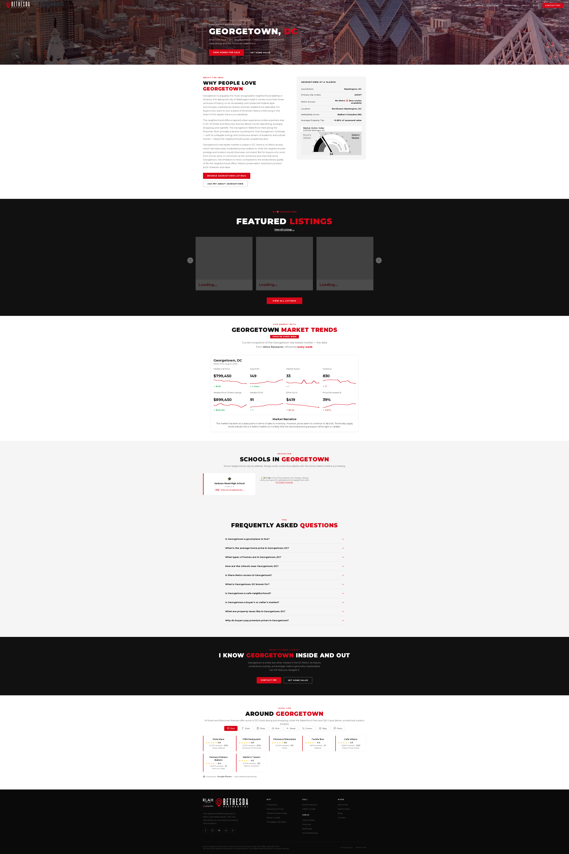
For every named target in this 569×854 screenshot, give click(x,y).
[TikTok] (232, 830)
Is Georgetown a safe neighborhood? (284, 593)
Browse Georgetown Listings (226, 176)
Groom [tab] (309, 728)
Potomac (306, 824)
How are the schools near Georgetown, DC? (284, 566)
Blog (536, 5)
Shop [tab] (262, 728)
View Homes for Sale (226, 52)
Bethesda (465, 5)
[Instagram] (212, 830)
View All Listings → (284, 229)
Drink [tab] (247, 728)
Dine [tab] (232, 728)
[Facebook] (205, 830)
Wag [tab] (324, 728)
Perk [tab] (277, 728)
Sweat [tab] (292, 728)
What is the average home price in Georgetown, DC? (284, 548)
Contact (342, 817)
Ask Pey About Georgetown (225, 184)
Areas (479, 5)
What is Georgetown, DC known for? (284, 584)
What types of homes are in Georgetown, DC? (284, 557)
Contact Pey (552, 5)
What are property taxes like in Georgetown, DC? (284, 611)
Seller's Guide (308, 809)
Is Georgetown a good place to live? (284, 539)
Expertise (511, 5)
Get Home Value (260, 52)
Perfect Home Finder (277, 813)
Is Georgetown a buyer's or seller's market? (284, 602)
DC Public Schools (284, 482)
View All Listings (284, 301)
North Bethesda (310, 833)
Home (212, 20)
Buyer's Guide (273, 817)
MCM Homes (493, 5)
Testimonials (344, 809)
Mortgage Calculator (277, 822)
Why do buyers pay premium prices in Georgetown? (284, 620)
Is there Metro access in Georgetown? (284, 575)
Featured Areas (227, 20)
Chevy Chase (308, 820)
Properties (272, 805)
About (525, 5)
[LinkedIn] (225, 830)
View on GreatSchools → (233, 490)
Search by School (275, 809)
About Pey (343, 805)
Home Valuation (310, 805)
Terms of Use (360, 847)
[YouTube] (219, 830)
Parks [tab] (339, 728)
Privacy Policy (347, 847)
